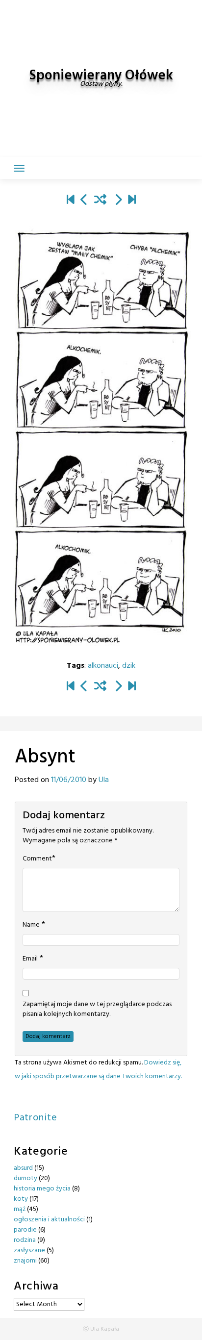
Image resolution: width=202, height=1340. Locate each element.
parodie (25, 1230)
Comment (37, 859)
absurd (23, 1168)
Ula (104, 780)
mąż (19, 1209)
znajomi (25, 1260)
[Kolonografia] (84, 200)
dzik (128, 665)
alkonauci (103, 665)
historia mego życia (42, 1188)
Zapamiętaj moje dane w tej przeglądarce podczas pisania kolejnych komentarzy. (97, 1009)
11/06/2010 (68, 780)
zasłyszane (29, 1250)
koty (21, 1199)
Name (31, 925)
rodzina (25, 1240)
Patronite (35, 1118)
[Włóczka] (132, 200)
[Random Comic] (100, 200)
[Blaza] (71, 200)
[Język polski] (118, 200)
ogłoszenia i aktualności (49, 1219)
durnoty (25, 1178)
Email (30, 959)
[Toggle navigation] (19, 168)
